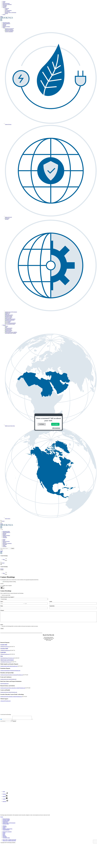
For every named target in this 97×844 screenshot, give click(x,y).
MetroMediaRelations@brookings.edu (7, 658)
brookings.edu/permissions (5, 670)
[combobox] (5, 548)
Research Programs (6, 3)
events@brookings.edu (12, 679)
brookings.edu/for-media (4, 666)
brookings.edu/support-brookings (6, 674)
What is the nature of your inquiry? (7, 597)
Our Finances (7, 11)
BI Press (6, 13)
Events (4, 2)
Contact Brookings (6, 829)
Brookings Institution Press (7, 828)
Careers (6, 9)
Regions (4, 325)
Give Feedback (55, 424)
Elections (4, 25)
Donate (4, 14)
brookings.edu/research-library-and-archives (8, 687)
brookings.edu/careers (4, 692)
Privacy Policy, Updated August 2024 (9, 839)
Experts (4, 1)
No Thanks (42, 424)
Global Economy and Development (9, 822)
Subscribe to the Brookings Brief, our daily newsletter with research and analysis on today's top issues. (20, 626)
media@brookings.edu (13, 666)
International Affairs (6, 22)
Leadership (7, 8)
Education (4, 24)
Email (50, 601)
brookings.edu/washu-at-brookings (6, 696)
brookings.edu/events (4, 679)
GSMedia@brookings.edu (5, 650)
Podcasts (4, 835)
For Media (4, 6)
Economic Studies (6, 820)
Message (2, 610)
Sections (1, 568)
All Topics (4, 536)
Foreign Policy (5, 821)
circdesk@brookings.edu (20, 687)
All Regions (5, 537)
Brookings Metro (6, 823)
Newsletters (5, 5)
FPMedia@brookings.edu (5, 654)
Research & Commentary (7, 4)
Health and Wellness (6, 26)
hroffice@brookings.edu (12, 692)
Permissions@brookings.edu (15, 670)
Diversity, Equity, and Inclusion (10, 12)
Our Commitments (8, 10)
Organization (51, 605)
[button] (48, 586)
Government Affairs (6, 837)
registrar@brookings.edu (17, 696)
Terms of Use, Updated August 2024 (9, 840)
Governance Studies (6, 819)
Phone (1, 605)
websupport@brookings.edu (5, 700)
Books (4, 834)
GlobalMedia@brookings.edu (5, 661)
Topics (4, 27)
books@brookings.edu (4, 683)
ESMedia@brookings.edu (5, 646)
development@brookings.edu (17, 674)
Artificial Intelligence (6, 23)
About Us (4, 7)
